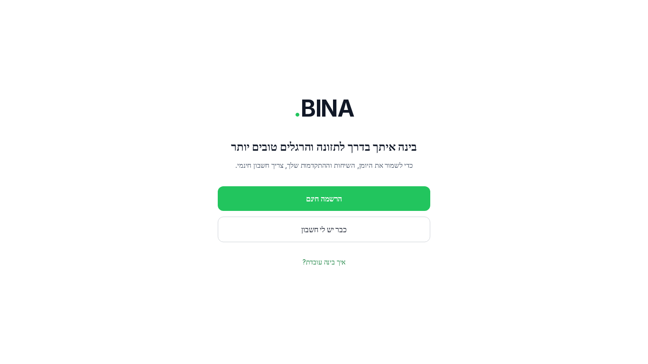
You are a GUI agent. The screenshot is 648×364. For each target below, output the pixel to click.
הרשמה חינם (324, 198)
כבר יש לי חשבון (324, 229)
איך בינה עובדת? (324, 262)
